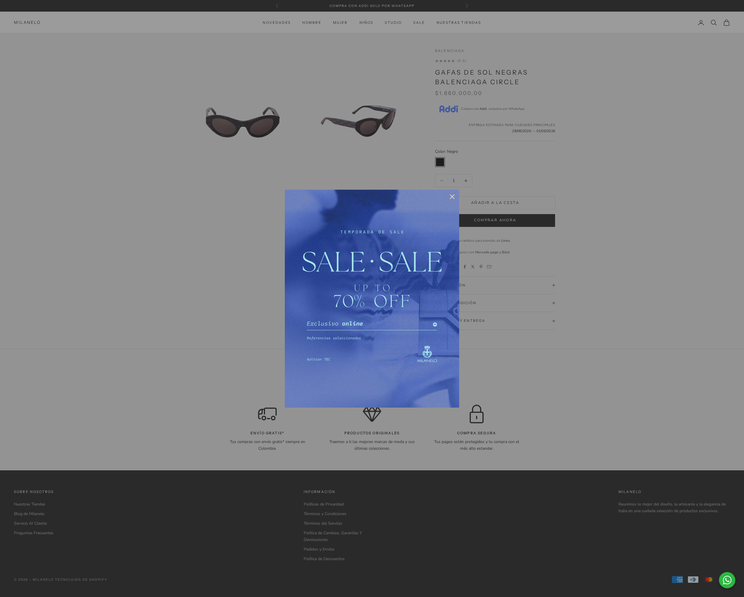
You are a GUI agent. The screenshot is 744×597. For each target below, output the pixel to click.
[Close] (452, 197)
